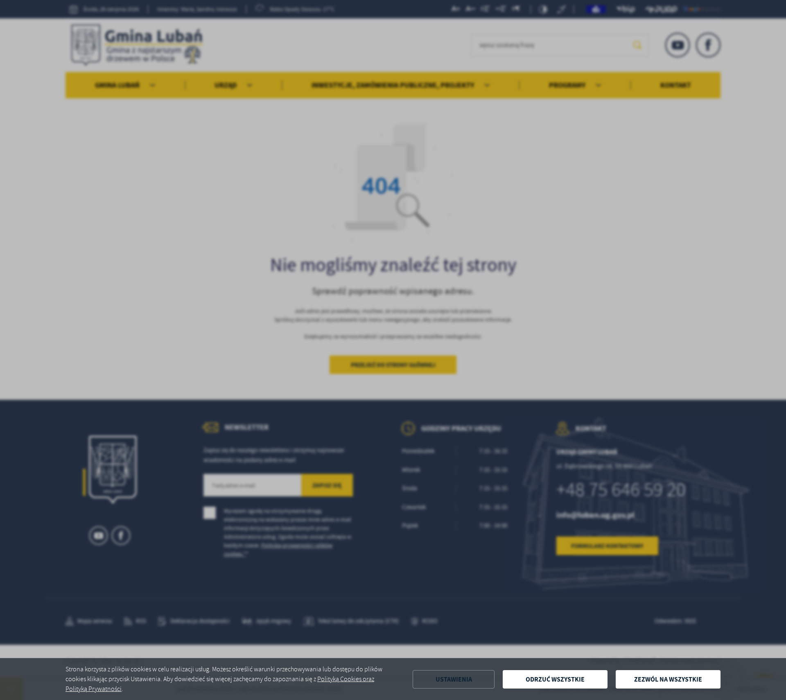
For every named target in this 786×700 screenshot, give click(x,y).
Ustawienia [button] (454, 679)
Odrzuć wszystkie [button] (555, 679)
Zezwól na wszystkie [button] (668, 679)
